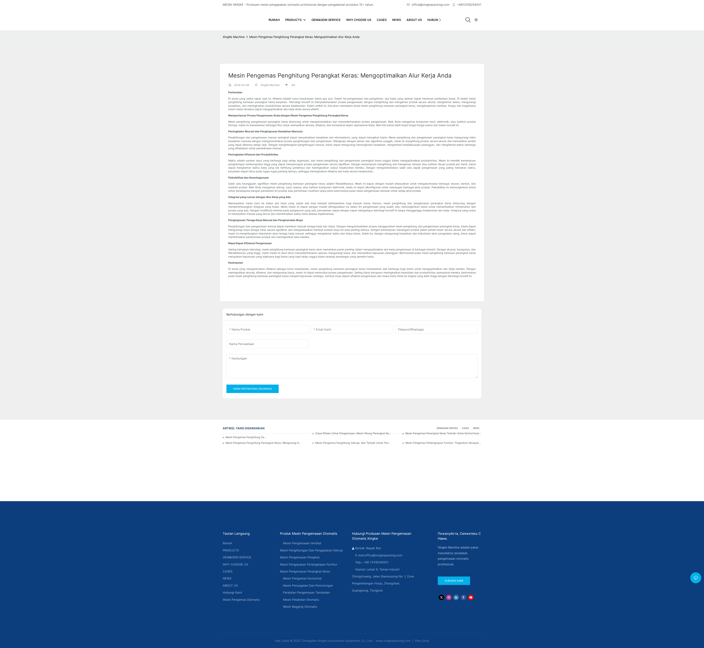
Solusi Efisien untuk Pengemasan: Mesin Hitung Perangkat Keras (353, 433)
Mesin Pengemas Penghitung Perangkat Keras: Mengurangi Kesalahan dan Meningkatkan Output (263, 442)
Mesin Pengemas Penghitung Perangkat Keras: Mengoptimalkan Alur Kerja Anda (304, 37)
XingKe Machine (234, 37)
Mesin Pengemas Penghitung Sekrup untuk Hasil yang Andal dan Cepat (246, 437)
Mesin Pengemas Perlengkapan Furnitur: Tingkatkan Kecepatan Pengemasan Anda (443, 442)
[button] (440, 19)
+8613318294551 (468, 4)
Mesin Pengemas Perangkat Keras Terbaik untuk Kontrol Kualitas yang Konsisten (443, 433)
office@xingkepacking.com (430, 4)
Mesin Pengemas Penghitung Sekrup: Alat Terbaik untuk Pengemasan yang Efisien (353, 442)
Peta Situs (421, 641)
